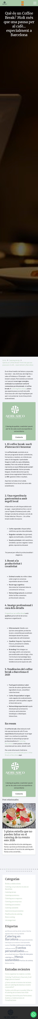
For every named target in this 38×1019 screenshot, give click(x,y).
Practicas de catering (26, 960)
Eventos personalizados (15, 949)
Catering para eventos (12, 905)
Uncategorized (10, 920)
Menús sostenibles (14, 958)
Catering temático (25, 942)
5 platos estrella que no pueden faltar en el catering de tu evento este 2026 (18, 836)
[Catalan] (22, 2)
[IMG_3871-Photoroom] (4, 3)
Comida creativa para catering (20, 945)
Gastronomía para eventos (14, 911)
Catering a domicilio (19, 933)
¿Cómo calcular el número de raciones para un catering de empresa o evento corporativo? (18, 984)
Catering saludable (11, 908)
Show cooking (10, 917)
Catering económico (12, 895)
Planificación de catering (13, 914)
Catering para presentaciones (12, 942)
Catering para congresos (13, 898)
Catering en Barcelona (12, 937)
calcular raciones (21, 931)
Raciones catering (9, 963)
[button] (3, 869)
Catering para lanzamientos (26, 940)
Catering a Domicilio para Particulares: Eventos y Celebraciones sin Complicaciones (18, 997)
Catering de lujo (10, 892)
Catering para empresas (13, 901)
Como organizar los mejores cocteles (18, 974)
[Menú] (35, 3)
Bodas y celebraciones (13, 883)
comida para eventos (10, 948)
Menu (12, 957)
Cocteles (7, 945)
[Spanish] (22, 4)
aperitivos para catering (11, 931)
